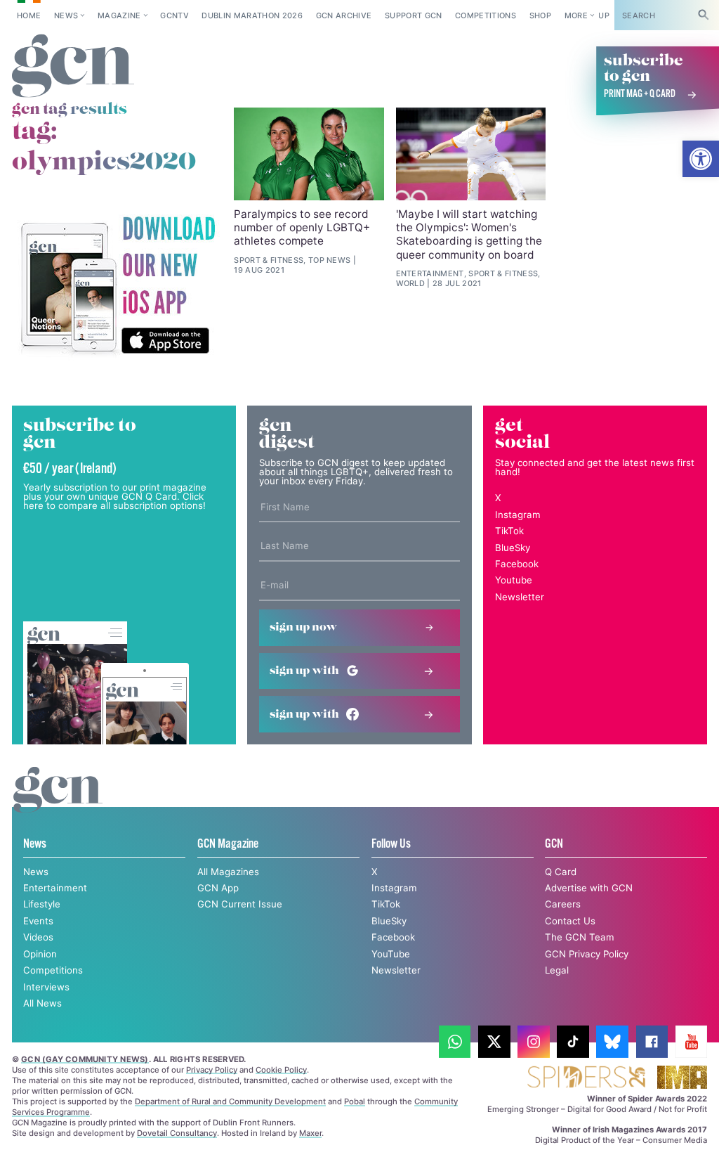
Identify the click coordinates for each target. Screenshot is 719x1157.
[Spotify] (117, 286)
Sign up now (303, 627)
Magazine (119, 15)
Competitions (485, 15)
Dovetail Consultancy (177, 1133)
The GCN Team (579, 937)
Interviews (46, 987)
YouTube (390, 953)
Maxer (310, 1133)
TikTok (509, 530)
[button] (700, 159)
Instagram (518, 514)
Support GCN (413, 15)
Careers (563, 904)
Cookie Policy (281, 1070)
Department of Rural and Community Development (230, 1101)
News (66, 15)
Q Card (560, 871)
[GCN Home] (73, 66)
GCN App (218, 887)
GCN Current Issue (239, 904)
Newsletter (519, 596)
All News (42, 1003)
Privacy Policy (211, 1070)
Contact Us (570, 920)
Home (29, 15)
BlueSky (512, 547)
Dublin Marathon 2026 (252, 15)
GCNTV (174, 15)
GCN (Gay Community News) (84, 1059)
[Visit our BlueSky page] (612, 1042)
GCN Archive (344, 15)
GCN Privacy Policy (586, 953)
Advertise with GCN (589, 887)
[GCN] (58, 802)
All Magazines (228, 871)
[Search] (703, 15)
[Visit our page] (455, 1042)
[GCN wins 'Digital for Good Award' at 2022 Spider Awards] (586, 1078)
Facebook (517, 563)
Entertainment (55, 887)
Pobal (354, 1101)
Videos (38, 937)
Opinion (40, 953)
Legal (557, 970)
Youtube (513, 580)
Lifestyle (41, 904)
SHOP (540, 15)
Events (38, 920)
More (576, 15)
